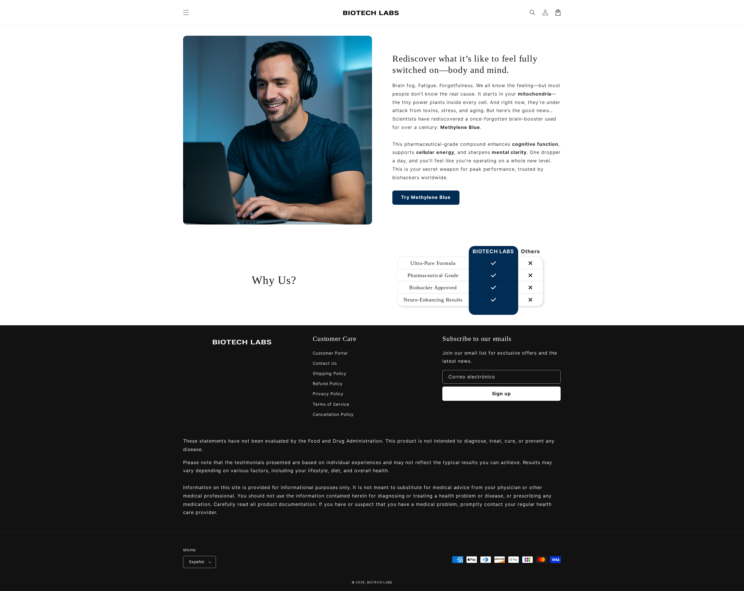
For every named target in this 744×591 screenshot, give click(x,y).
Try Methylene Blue (426, 197)
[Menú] (186, 12)
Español (196, 561)
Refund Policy (327, 383)
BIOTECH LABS (379, 582)
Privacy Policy (328, 393)
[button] (532, 12)
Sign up (501, 393)
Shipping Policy (329, 373)
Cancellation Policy (333, 414)
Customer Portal (330, 353)
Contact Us (325, 363)
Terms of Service (331, 404)
